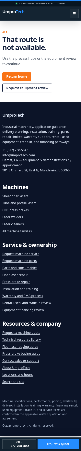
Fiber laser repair (15, 275)
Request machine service (20, 254)
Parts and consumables (19, 268)
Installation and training (20, 289)
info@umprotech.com (18, 155)
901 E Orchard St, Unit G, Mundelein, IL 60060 (36, 170)
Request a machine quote (21, 332)
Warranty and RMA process (22, 296)
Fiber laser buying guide (20, 346)
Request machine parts (19, 261)
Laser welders (12, 217)
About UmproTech (16, 367)
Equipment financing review (23, 310)
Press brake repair (16, 282)
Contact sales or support (20, 360)
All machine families (17, 231)
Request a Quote (58, 444)
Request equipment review (27, 88)
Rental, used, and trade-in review (26, 303)
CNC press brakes (15, 210)
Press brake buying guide (21, 353)
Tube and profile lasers (19, 203)
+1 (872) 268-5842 (15, 150)
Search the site (13, 381)
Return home (16, 76)
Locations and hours (17, 374)
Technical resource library (21, 339)
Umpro (13, 11)
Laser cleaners (13, 224)
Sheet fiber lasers (15, 196)
